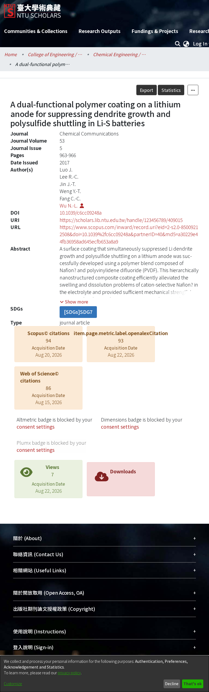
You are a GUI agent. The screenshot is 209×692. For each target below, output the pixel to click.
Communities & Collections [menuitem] (35, 31)
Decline (172, 683)
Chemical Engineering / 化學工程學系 (120, 54)
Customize (13, 683)
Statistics (171, 90)
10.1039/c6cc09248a (81, 212)
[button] (74, 301)
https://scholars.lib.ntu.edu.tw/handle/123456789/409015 (121, 219)
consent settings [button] (35, 426)
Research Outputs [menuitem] (99, 31)
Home (10, 54)
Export (146, 90)
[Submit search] (177, 43)
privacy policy (69, 672)
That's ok (192, 683)
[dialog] (104, 674)
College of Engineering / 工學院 (55, 54)
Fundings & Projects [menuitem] (154, 31)
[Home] (32, 9)
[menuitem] (186, 43)
